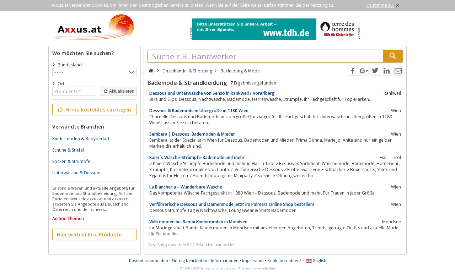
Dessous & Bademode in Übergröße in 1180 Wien (198, 111)
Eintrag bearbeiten (189, 260)
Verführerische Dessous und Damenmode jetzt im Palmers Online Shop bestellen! (231, 204)
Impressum (253, 260)
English (319, 260)
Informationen (225, 260)
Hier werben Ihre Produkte (89, 234)
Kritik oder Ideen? (284, 260)
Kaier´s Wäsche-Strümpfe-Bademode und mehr (197, 157)
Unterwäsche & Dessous (76, 173)
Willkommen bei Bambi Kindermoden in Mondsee (198, 222)
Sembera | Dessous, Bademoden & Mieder (192, 134)
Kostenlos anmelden (148, 260)
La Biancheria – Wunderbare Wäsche (185, 187)
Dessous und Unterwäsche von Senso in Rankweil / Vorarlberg (212, 93)
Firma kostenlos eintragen (97, 109)
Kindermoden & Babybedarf (80, 139)
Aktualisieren (121, 91)
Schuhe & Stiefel (68, 150)
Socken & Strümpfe (71, 161)
